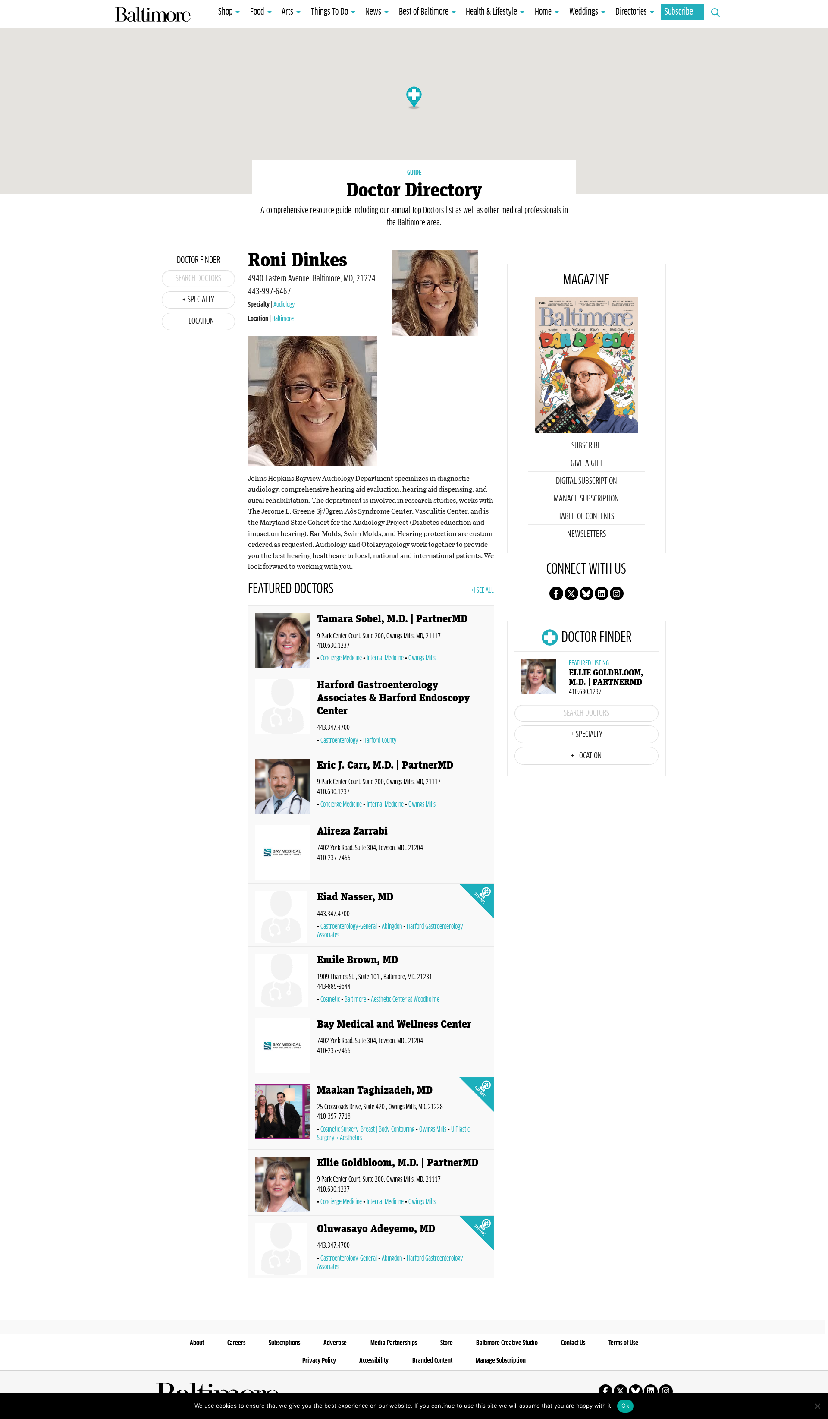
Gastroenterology (339, 740)
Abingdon (392, 926)
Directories (631, 12)
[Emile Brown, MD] (282, 980)
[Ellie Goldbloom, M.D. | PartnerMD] (282, 1184)
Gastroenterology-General (348, 926)
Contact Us (573, 1343)
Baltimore (283, 318)
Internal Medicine (385, 658)
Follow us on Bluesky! (586, 593)
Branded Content (432, 1360)
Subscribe (679, 12)
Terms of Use (623, 1343)
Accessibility (374, 1360)
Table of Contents (586, 516)
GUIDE (414, 172)
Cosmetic (330, 999)
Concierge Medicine (341, 658)
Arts (287, 12)
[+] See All (481, 590)
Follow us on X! (571, 593)
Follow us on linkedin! (601, 593)
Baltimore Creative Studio (507, 1343)
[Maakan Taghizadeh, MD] (282, 1115)
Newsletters (586, 534)
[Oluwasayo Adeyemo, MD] (282, 1249)
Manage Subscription (586, 499)
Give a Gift (586, 463)
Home (543, 12)
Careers (236, 1343)
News (373, 12)
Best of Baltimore (423, 12)
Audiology (284, 304)
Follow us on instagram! (617, 593)
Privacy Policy (319, 1360)
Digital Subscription (586, 481)
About (197, 1343)
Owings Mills (422, 658)
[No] (817, 1406)
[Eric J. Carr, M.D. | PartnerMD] (282, 786)
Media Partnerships (393, 1343)
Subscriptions (284, 1343)
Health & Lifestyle (491, 12)
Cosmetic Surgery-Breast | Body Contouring (367, 1129)
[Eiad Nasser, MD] (282, 917)
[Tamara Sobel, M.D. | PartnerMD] (282, 640)
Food (257, 12)
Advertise (335, 1343)
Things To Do (329, 12)
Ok (625, 1405)
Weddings (583, 12)
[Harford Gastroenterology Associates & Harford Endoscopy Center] (282, 713)
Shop (225, 12)
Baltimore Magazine (153, 14)
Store (446, 1343)
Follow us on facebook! (556, 593)
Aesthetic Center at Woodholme (405, 999)
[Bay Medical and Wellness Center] (282, 1045)
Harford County (380, 740)
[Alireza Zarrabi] (282, 852)
